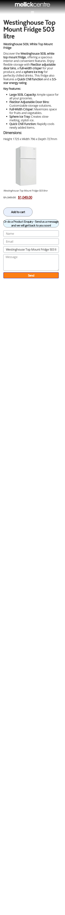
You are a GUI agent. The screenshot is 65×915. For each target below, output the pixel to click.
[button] (32, 12)
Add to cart (18, 211)
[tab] (31, 117)
